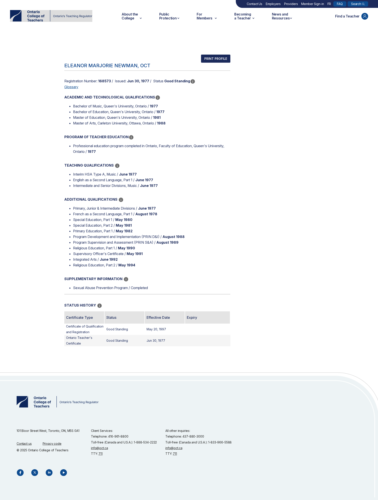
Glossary (71, 87)
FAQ (340, 4)
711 (100, 453)
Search (356, 4)
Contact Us (254, 4)
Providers (291, 4)
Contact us (24, 443)
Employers (273, 4)
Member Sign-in (312, 4)
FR (329, 4)
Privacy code (52, 443)
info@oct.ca (99, 448)
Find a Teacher (347, 16)
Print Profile (215, 58)
